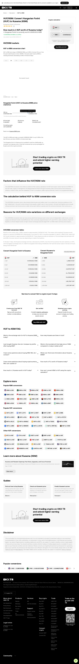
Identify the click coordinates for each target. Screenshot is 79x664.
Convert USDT (42, 633)
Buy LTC (41, 623)
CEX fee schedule (31, 603)
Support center (31, 611)
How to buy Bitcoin (54, 641)
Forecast (57, 495)
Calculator (12, 13)
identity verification (42, 312)
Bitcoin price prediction (54, 626)
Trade (16, 611)
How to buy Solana (54, 649)
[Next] (74, 568)
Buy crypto (18, 606)
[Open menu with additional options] (76, 8)
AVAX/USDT (54, 621)
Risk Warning (19, 549)
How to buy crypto (54, 638)
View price (33, 495)
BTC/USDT (53, 603)
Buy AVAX (41, 621)
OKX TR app (6, 618)
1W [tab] (16, 60)
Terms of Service (66, 549)
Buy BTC (41, 603)
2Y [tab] (31, 60)
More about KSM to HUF (69, 251)
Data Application (7, 615)
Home (5, 13)
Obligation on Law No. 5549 (8, 626)
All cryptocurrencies (19, 614)
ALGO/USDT (54, 618)
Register (70, 609)
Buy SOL (41, 611)
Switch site (65, 3)
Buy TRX (41, 616)
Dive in (7, 495)
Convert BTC (42, 635)
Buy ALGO (41, 618)
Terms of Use (9, 549)
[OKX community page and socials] (15, 656)
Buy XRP (41, 613)
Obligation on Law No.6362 (8, 630)
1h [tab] (6, 60)
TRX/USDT (54, 613)
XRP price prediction (53, 634)
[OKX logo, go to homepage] (7, 7)
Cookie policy (6, 613)
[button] (60, 8)
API (28, 601)
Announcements (31, 617)
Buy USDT (41, 601)
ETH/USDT (53, 606)
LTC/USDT (53, 623)
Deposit (17, 601)
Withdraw (17, 603)
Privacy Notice (7, 605)
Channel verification (30, 614)
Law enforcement (7, 610)
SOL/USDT (53, 611)
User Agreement (7, 603)
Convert (17, 608)
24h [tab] (11, 60)
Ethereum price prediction (55, 630)
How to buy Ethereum (54, 645)
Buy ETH (41, 606)
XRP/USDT (53, 616)
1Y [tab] (26, 60)
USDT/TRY (54, 601)
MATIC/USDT (54, 608)
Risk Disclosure (7, 608)
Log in (64, 7)
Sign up (70, 7)
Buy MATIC (42, 608)
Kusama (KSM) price (15, 131)
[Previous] (4, 568)
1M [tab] (21, 60)
